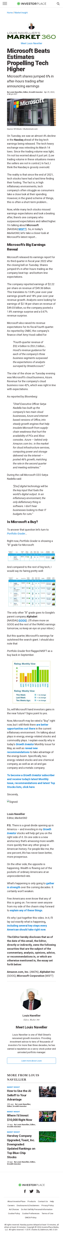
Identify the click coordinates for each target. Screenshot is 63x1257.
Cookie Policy (14, 1213)
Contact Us (43, 1201)
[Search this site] (58, 3)
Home (10, 12)
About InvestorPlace (16, 1201)
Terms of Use (47, 1213)
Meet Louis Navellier (31, 43)
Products (32, 1201)
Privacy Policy (47, 1205)
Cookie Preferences (30, 1213)
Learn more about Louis (31, 1061)
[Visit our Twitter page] (31, 1191)
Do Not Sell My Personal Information (36, 1209)
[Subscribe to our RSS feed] (38, 1191)
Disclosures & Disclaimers (28, 1205)
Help (52, 1201)
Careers (11, 1205)
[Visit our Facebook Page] (25, 1191)
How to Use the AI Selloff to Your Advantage (19, 1095)
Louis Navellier (16, 92)
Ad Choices (14, 1209)
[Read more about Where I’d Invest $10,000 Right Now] (47, 1116)
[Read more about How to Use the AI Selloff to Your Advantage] (47, 1091)
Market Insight (21, 12)
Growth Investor (25, 744)
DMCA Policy (30, 1217)
